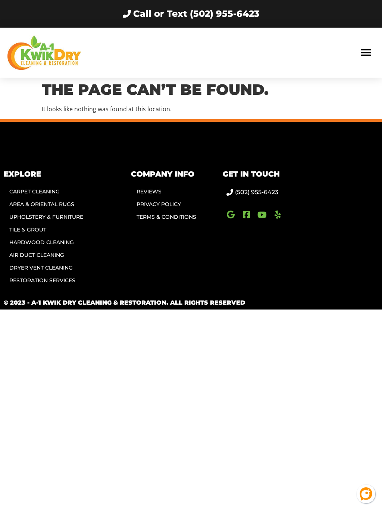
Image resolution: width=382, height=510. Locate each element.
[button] (366, 52)
